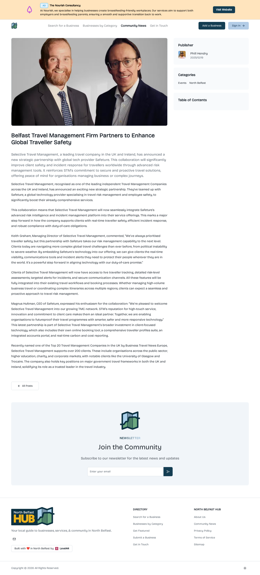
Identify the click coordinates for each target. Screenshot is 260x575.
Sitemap (199, 544)
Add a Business (211, 25)
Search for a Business (63, 25)
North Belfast (197, 83)
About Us (199, 517)
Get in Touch (159, 25)
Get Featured (141, 530)
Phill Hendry (199, 53)
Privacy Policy (202, 530)
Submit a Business (144, 537)
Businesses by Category (100, 25)
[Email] (14, 539)
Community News (133, 25)
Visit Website (224, 9)
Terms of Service (204, 537)
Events (182, 83)
